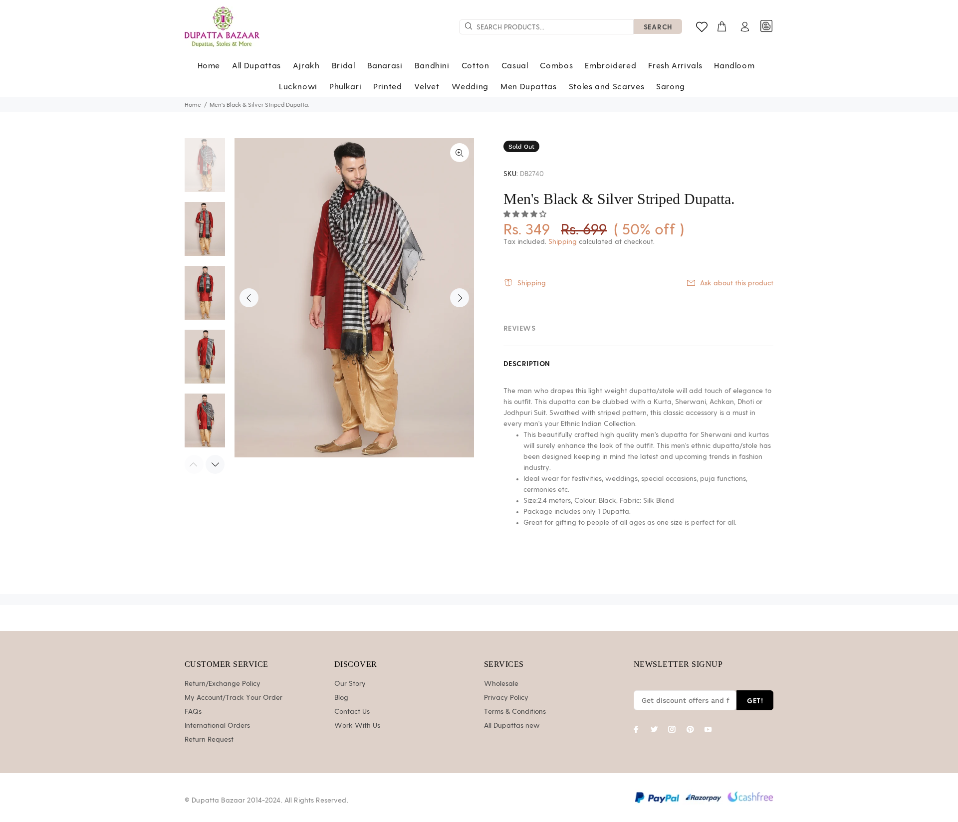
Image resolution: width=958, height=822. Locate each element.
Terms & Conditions (515, 711)
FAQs (193, 711)
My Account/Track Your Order (233, 697)
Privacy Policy (506, 697)
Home (193, 105)
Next (459, 297)
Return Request (209, 739)
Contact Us (352, 711)
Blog (341, 697)
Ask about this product (736, 283)
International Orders (217, 725)
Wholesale (501, 683)
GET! (755, 700)
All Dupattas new (512, 725)
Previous (249, 297)
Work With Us (357, 725)
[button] (525, 214)
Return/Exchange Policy (222, 683)
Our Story (350, 683)
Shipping (562, 241)
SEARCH (658, 26)
